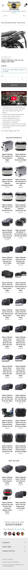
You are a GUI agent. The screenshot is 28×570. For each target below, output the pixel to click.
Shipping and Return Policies (10, 562)
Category (5, 542)
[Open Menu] (2, 5)
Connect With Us (8, 551)
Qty (2, 76)
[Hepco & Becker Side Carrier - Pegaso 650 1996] (14, 40)
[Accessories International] (14, 5)
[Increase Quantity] (22, 79)
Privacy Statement (7, 559)
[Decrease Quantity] (5, 79)
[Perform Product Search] (24, 15)
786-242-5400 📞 (19, 529)
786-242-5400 (16, 11)
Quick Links (6, 547)
